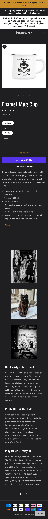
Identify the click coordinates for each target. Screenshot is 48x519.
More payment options (24, 166)
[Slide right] (30, 95)
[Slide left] (18, 95)
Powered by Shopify (30, 514)
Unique (8, 123)
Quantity (5, 139)
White (7, 133)
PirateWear (20, 514)
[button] (3, 33)
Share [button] (7, 225)
